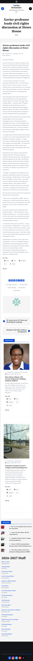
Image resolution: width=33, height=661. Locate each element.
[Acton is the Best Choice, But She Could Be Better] (5, 532)
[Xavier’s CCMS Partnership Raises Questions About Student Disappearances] (5, 544)
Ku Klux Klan (22, 287)
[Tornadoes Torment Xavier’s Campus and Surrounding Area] (5, 538)
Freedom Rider (23, 284)
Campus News (8, 53)
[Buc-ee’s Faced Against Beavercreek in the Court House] (5, 526)
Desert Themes (28, 654)
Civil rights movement (11, 284)
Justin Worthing (12, 287)
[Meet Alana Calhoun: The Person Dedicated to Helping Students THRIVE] (5, 550)
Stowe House (17, 290)
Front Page (24, 372)
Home (16, 35)
